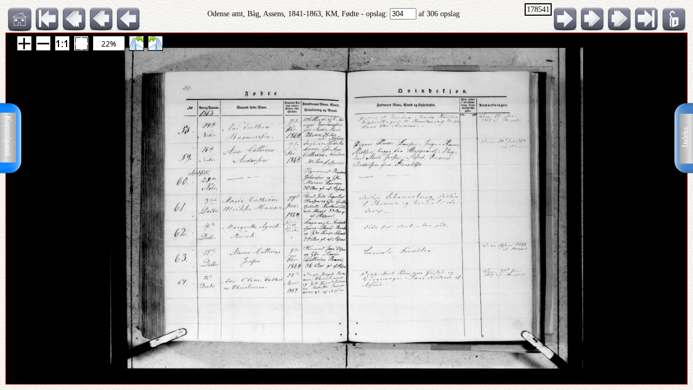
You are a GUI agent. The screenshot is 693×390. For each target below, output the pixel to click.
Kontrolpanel (8, 136)
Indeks (685, 137)
